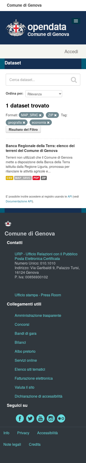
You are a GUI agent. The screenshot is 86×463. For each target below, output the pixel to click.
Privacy (23, 432)
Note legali (12, 444)
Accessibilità (47, 432)
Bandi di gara (25, 333)
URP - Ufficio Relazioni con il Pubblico (46, 253)
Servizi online (26, 360)
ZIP (44, 178)
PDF (36, 178)
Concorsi (22, 324)
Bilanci (20, 342)
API (70, 196)
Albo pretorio (25, 351)
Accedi (71, 51)
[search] (74, 79)
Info (6, 432)
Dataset (13, 62)
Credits (35, 444)
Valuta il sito (24, 387)
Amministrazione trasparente (38, 315)
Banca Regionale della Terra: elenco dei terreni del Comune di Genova (40, 148)
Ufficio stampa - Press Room (38, 294)
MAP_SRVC (23, 178)
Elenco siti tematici (30, 369)
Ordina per (14, 93)
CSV (9, 178)
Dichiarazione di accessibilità (38, 396)
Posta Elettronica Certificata (37, 258)
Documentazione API (19, 201)
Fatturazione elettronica (34, 378)
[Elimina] (40, 115)
